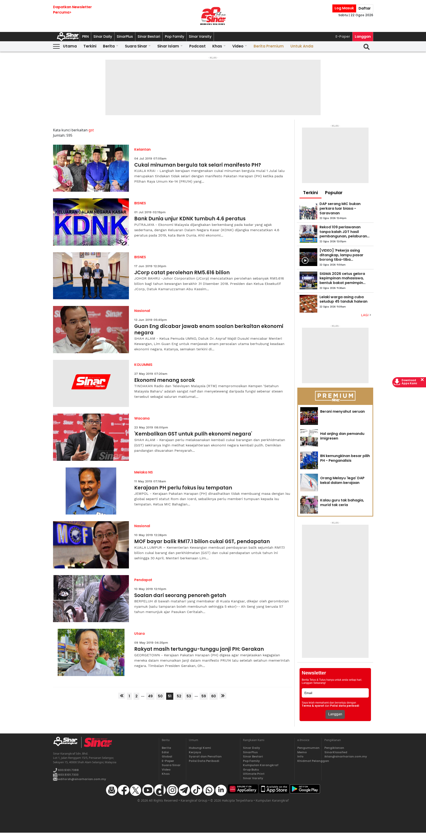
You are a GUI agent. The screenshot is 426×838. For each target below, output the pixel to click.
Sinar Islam (168, 46)
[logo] (67, 742)
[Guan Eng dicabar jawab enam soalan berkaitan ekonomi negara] (91, 329)
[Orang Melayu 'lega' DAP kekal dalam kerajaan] (309, 482)
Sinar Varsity (200, 36)
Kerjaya (195, 752)
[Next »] (222, 696)
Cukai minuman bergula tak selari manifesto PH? (197, 165)
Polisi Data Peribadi (204, 761)
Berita (109, 46)
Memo (302, 752)
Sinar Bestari (149, 36)
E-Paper (342, 36)
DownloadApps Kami (409, 382)
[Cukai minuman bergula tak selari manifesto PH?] (91, 168)
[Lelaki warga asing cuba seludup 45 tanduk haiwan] (308, 304)
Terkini (89, 46)
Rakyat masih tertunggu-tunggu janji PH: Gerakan (199, 649)
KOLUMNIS (143, 364)
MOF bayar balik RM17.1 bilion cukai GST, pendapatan (202, 541)
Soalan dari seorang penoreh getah (180, 595)
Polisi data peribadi (344, 705)
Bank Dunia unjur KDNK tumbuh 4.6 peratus (190, 219)
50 (160, 696)
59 (203, 696)
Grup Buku (251, 769)
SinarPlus (125, 36)
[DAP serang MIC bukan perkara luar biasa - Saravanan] (308, 210)
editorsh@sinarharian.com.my (81, 779)
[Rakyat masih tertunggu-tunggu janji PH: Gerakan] (91, 652)
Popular (334, 192)
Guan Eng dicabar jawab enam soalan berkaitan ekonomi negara (208, 329)
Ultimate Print (253, 774)
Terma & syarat (313, 705)
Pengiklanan (334, 748)
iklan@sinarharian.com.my (345, 756)
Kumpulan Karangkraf (260, 765)
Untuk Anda (301, 46)
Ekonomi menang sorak (164, 380)
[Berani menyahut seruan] (309, 416)
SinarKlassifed (335, 752)
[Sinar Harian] (213, 16)
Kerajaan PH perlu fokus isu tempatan (183, 488)
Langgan (363, 36)
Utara (139, 633)
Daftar (365, 8)
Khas (217, 46)
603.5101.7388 (68, 770)
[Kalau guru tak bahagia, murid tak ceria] (309, 505)
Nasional (142, 310)
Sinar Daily (102, 36)
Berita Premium (269, 46)
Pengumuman (308, 748)
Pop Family (174, 36)
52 (179, 696)
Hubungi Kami (200, 748)
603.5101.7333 (68, 775)
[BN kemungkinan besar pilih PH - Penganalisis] (309, 460)
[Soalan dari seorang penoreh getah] (91, 598)
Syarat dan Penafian (205, 756)
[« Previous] (121, 696)
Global (167, 756)
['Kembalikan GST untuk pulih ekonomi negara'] (91, 437)
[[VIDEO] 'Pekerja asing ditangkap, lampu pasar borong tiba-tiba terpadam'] (308, 257)
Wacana (142, 418)
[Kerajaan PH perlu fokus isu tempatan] (91, 491)
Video (237, 46)
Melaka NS (143, 472)
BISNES (140, 203)
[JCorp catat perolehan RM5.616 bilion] (91, 276)
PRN (85, 36)
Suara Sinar (136, 46)
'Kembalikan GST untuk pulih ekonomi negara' (193, 434)
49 (150, 696)
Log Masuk (344, 8)
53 (189, 696)
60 (213, 696)
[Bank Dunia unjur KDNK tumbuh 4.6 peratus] (91, 222)
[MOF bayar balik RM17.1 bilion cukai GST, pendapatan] (91, 544)
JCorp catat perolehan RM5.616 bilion (182, 273)
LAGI (365, 315)
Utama (70, 46)
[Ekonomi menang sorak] (91, 383)
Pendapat (143, 579)
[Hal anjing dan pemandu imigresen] (309, 438)
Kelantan (142, 149)
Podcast (197, 46)
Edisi (165, 752)
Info (300, 756)
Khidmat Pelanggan (308, 761)
